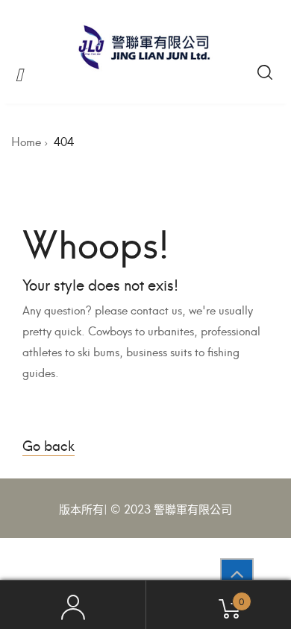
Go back (48, 444)
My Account (73, 605)
